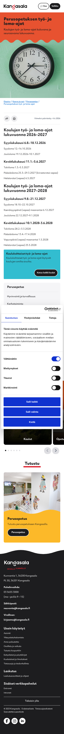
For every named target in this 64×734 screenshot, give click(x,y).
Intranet (7, 693)
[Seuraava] (55, 450)
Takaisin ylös (32, 701)
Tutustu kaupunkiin (12, 651)
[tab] (5, 450)
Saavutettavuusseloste (14, 712)
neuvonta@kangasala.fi (17, 608)
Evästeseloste (28, 709)
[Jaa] (7, 118)
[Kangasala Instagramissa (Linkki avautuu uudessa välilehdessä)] (14, 721)
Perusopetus (32, 102)
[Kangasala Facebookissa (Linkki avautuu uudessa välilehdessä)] (7, 721)
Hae (45, 6)
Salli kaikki (32, 401)
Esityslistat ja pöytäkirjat (15, 655)
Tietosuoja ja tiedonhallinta (16, 664)
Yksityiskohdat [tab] (32, 318)
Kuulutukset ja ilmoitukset (15, 659)
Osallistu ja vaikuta (12, 646)
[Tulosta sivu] (14, 118)
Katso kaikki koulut (46, 273)
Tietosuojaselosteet (44, 709)
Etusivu (7, 102)
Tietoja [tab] (52, 318)
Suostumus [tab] (11, 318)
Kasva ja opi (18, 102)
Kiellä (32, 422)
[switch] (56, 368)
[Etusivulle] (15, 6)
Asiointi (7, 633)
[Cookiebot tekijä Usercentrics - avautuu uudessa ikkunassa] (46, 309)
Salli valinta (32, 411)
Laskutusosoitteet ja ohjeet (16, 676)
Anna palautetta (11, 642)
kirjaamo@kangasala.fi (16, 620)
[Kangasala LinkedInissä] (22, 721)
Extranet (8, 689)
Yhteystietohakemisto (14, 638)
